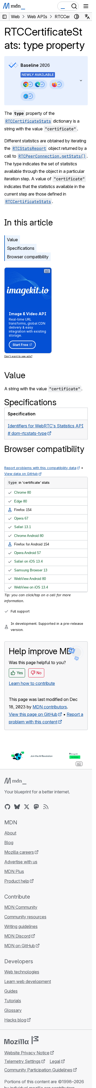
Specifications (20, 248)
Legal (55, 1061)
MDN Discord (17, 936)
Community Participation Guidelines (38, 1070)
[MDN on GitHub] (7, 807)
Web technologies (21, 971)
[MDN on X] (26, 807)
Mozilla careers (19, 852)
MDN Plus (14, 871)
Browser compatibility (28, 256)
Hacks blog (15, 1020)
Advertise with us (20, 861)
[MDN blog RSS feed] (46, 807)
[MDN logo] (15, 781)
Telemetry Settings (22, 1061)
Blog (8, 842)
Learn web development (27, 981)
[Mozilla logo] (21, 1040)
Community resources (25, 916)
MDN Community (20, 907)
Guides (11, 991)
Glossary (13, 1010)
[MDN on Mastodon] (36, 807)
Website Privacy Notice (26, 1052)
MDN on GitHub (19, 945)
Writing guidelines (21, 926)
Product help (16, 881)
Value (12, 239)
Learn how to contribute (32, 683)
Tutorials (12, 1000)
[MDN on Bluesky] (17, 807)
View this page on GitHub (33, 714)
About (10, 833)
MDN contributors (50, 706)
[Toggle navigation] (86, 6)
